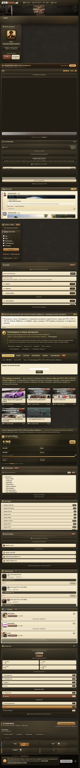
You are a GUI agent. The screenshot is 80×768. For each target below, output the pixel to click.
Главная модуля (8, 355)
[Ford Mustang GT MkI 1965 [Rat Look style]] (13, 412)
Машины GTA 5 (8, 520)
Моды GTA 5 (7, 523)
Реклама (29, 734)
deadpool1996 (42, 161)
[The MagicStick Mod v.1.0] (39, 412)
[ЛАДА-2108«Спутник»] (41, 197)
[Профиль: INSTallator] (5, 615)
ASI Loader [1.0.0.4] (16, 574)
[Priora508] (5, 194)
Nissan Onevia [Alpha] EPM (37, 399)
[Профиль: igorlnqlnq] (5, 624)
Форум (19, 734)
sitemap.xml (7, 737)
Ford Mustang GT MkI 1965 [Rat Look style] (12, 420)
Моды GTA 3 (7, 514)
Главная (9, 336)
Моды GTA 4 (7, 527)
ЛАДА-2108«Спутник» (14, 201)
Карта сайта (8, 734)
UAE (9, 633)
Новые (18, 355)
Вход (7, 56)
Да (6, 236)
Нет (6, 238)
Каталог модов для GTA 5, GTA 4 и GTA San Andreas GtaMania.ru (31, 334)
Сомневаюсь (9, 243)
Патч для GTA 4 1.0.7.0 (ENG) (19, 599)
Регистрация (15, 57)
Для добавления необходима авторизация (39, 133)
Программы (11, 577)
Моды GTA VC (8, 511)
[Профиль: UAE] (5, 634)
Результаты (6, 254)
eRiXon (4, 583)
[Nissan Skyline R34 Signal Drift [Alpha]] (13, 393)
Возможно (8, 241)
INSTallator (11, 613)
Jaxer (3, 595)
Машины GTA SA (9, 505)
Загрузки (26, 355)
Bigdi (5, 161)
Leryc (48, 161)
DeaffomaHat (60, 161)
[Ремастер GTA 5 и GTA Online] (41, 216)
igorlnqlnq (11, 623)
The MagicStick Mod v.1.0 (36, 419)
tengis (10, 161)
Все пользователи (39, 180)
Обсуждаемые (55, 355)
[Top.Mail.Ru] (24, 744)
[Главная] (39, 23)
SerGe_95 (21, 161)
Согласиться (66, 761)
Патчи (9, 589)
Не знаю (8, 245)
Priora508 (11, 206)
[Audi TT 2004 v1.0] (64, 393)
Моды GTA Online (9, 508)
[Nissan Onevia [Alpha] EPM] (39, 393)
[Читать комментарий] (74, 208)
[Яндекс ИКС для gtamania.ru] (62, 744)
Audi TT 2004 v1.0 (60, 399)
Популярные (36, 355)
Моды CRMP (7, 517)
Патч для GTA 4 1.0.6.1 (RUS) (19, 587)
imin (15, 161)
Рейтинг (45, 355)
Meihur (34, 161)
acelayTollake (69, 161)
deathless (28, 161)
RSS (64, 355)
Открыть (73, 583)
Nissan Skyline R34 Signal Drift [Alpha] (12, 400)
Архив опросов (15, 254)
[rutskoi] (5, 214)
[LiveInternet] (62, 750)
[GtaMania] (10, 2)
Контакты (40, 734)
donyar (53, 161)
